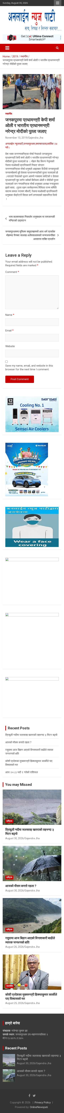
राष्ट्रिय (9, 821)
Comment (12, 272)
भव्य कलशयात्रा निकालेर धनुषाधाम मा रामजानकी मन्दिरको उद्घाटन (32, 218)
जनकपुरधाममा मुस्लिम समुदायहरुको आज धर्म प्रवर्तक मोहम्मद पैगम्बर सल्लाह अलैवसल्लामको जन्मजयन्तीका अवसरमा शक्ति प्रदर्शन (30, 235)
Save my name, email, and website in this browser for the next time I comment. (29, 367)
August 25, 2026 (14, 1003)
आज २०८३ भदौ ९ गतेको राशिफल (21, 772)
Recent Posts (16, 1048)
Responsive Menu (57, 3)
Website (10, 346)
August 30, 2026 (14, 838)
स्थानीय (8, 113)
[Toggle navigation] (7, 48)
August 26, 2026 (14, 946)
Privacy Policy (43, 1102)
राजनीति (9, 986)
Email (9, 330)
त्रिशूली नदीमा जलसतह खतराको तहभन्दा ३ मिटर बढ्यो (31, 734)
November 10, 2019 (16, 137)
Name (9, 314)
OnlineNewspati (39, 1107)
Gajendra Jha (35, 137)
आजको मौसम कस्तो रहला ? (18, 742)
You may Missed (18, 784)
